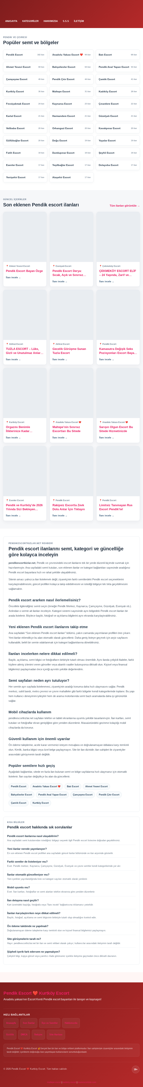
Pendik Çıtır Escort (109, 794)
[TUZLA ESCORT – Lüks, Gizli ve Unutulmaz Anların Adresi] (24, 315)
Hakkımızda (51, 21)
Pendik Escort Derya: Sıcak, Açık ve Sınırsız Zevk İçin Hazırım (67, 273)
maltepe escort (54, 1082)
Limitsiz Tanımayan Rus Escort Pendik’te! (115, 507)
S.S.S (66, 21)
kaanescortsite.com (87, 1082)
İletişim (79, 21)
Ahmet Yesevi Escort (96, 786)
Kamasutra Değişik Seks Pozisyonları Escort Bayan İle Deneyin (117, 351)
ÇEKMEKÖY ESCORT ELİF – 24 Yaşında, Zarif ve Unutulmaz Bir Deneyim (117, 273)
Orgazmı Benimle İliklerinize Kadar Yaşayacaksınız (18, 429)
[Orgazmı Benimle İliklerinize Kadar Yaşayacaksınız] (24, 393)
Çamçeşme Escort (82, 794)
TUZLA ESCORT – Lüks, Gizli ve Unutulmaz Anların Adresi (24, 351)
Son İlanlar (29, 1023)
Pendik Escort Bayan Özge (24, 271)
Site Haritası (55, 1034)
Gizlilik (10, 1034)
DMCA (24, 1034)
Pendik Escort (18, 786)
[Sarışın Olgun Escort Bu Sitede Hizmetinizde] (118, 393)
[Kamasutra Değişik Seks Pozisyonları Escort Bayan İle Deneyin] (118, 315)
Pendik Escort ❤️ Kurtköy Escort (36, 993)
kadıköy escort (69, 1082)
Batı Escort (73, 786)
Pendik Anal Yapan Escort (52, 794)
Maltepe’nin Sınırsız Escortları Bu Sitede (66, 429)
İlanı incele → (13, 277)
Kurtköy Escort (41, 803)
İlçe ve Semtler (50, 1023)
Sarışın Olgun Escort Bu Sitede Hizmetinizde (116, 429)
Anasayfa (11, 21)
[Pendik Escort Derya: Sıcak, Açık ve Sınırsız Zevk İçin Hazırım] (71, 237)
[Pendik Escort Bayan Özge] (24, 237)
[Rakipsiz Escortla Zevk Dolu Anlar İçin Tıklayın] (71, 471)
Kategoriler (30, 21)
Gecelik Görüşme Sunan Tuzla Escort (69, 351)
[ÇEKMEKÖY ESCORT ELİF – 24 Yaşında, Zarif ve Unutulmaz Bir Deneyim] (118, 237)
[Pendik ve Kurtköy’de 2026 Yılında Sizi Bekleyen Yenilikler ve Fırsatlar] (24, 471)
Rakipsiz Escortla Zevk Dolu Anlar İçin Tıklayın (68, 507)
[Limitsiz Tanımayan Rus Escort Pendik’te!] (118, 471)
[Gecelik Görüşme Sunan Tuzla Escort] (71, 315)
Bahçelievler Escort (21, 794)
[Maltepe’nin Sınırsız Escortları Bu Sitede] (71, 393)
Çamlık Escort (18, 803)
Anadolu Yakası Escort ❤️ (47, 786)
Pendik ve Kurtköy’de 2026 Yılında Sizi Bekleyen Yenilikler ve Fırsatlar (24, 507)
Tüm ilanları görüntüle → (125, 205)
